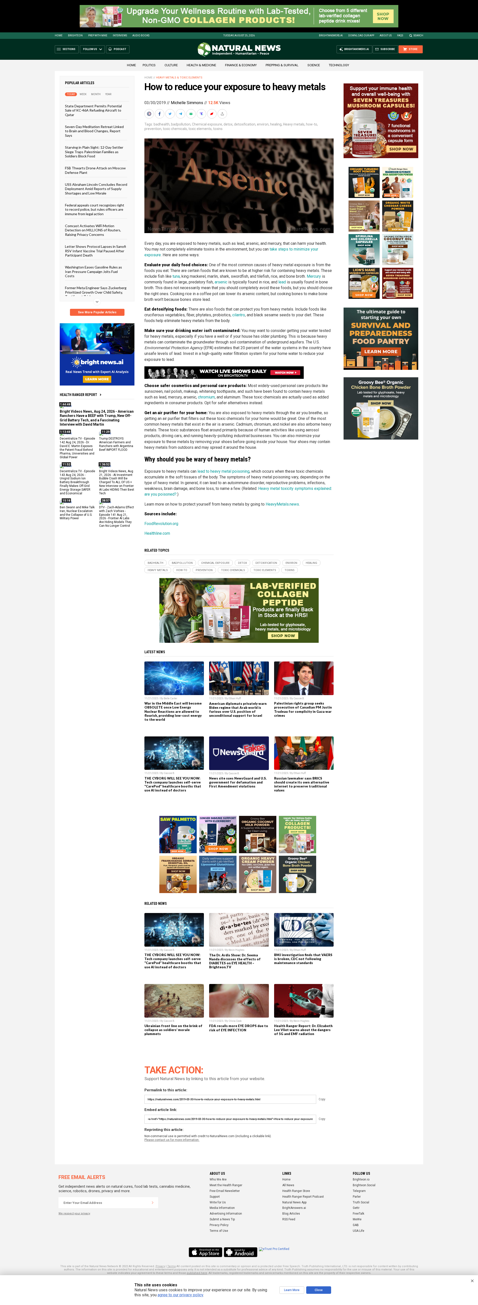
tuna (176, 276)
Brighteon (75, 35)
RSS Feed (288, 1219)
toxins (218, 129)
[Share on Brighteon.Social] (149, 114)
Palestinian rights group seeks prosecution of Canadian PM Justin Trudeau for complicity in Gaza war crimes (303, 709)
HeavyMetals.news (282, 504)
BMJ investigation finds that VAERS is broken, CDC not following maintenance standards (303, 959)
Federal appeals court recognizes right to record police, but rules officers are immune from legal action (94, 209)
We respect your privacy (74, 1213)
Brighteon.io (361, 1179)
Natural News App (294, 1202)
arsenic (221, 282)
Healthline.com (157, 533)
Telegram (359, 1191)
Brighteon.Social (364, 1185)
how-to (311, 124)
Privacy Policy (219, 1225)
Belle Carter (170, 698)
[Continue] (152, 1202)
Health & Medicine (201, 65)
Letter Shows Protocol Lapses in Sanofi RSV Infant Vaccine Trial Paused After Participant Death (95, 250)
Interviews (120, 35)
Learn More (291, 1290)
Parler (357, 1196)
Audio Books (140, 35)
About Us (386, 35)
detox (228, 124)
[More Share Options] (223, 114)
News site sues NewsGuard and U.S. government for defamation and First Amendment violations (238, 782)
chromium (206, 397)
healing (276, 124)
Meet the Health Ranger (226, 1185)
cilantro (238, 315)
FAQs (400, 35)
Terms (171, 1266)
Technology (339, 65)
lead (282, 282)
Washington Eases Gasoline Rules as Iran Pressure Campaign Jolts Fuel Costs (93, 271)
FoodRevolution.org (161, 523)
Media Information (222, 1208)
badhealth (162, 124)
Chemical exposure (207, 124)
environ (263, 124)
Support (215, 1196)
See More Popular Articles (97, 312)
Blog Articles (291, 1213)
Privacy (160, 1266)
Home (58, 35)
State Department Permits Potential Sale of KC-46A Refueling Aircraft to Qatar (93, 110)
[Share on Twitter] (170, 114)
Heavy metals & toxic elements (179, 77)
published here (197, 1273)
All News (288, 1185)
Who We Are (218, 1179)
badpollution (180, 124)
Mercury (314, 276)
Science (313, 65)
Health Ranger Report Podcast (303, 1196)
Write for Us (218, 1202)
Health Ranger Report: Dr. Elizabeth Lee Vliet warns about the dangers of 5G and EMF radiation (303, 1030)
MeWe (357, 1219)
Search (418, 35)
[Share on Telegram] (181, 114)
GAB (356, 1225)
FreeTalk (358, 1213)
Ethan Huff (235, 698)
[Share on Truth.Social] (202, 114)
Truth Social (361, 1202)
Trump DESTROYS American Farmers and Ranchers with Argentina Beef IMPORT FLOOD (116, 444)
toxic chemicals (175, 129)
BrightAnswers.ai (331, 35)
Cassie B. (299, 698)
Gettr (356, 1208)
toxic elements (200, 129)
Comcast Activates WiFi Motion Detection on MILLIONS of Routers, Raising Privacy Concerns (93, 230)
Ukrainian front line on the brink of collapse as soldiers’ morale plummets (173, 1030)
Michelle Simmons (187, 102)
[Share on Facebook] (160, 114)
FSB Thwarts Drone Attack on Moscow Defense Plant (95, 170)
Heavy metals (293, 124)
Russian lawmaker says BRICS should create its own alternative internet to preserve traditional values (301, 784)
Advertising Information (226, 1213)
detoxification (244, 124)
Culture (171, 65)
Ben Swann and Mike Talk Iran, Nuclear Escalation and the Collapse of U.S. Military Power (77, 512)
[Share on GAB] (191, 114)
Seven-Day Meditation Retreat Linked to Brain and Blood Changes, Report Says (94, 131)
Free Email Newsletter (225, 1191)
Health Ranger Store (296, 1191)
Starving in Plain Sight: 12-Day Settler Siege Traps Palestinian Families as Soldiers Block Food (94, 151)
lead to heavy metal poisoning (223, 471)
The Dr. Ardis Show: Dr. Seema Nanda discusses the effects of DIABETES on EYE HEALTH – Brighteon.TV (235, 961)
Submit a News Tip (222, 1219)
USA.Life (358, 1231)
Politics (149, 65)
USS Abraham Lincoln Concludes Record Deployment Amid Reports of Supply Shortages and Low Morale (96, 188)
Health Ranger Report (78, 395)
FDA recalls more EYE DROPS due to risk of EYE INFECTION (238, 1028)
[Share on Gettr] (212, 114)
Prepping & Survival (282, 65)
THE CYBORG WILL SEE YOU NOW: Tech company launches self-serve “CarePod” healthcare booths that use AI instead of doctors (172, 784)
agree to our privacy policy (180, 1295)
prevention (152, 129)
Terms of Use (219, 1231)
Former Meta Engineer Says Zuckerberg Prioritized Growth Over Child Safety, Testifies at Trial (95, 292)
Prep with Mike (97, 35)
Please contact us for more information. (171, 1140)
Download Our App (361, 35)
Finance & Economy (241, 65)
